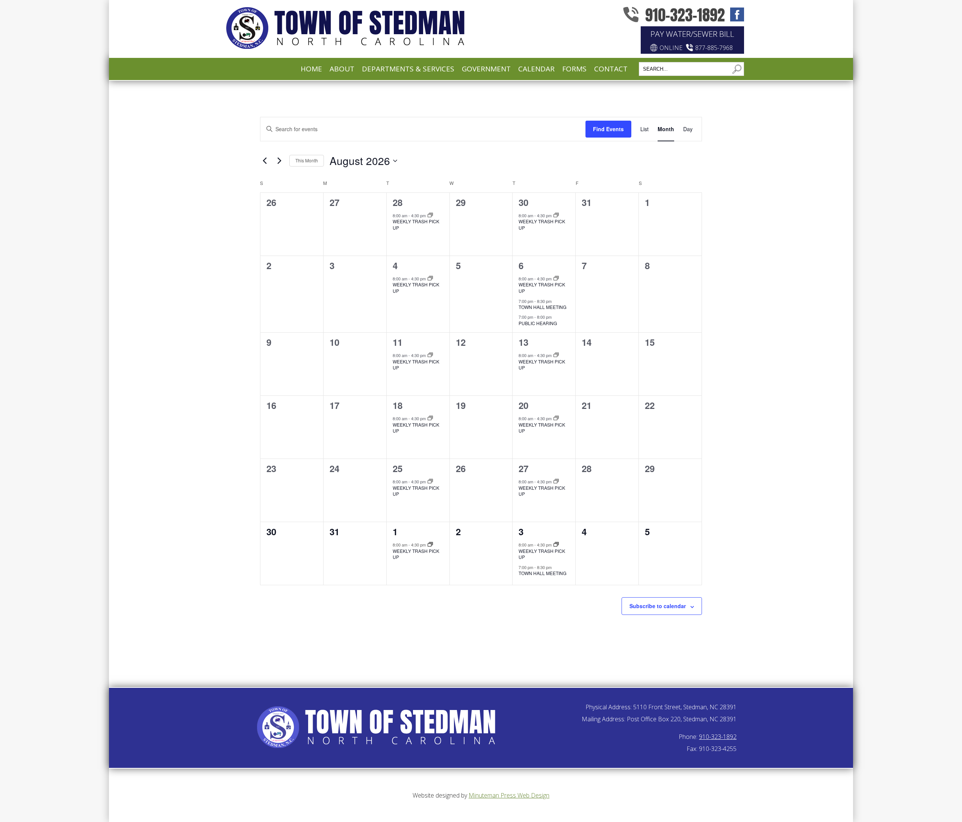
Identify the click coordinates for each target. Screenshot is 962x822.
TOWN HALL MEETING (542, 307)
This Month (306, 160)
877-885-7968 (714, 48)
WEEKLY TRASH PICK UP (416, 224)
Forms (574, 69)
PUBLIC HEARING (538, 323)
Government (486, 69)
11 (397, 342)
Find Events (608, 129)
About (342, 69)
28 (397, 202)
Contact (611, 69)
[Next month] (279, 160)
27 (523, 468)
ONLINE (670, 48)
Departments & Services (408, 69)
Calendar (536, 69)
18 (397, 405)
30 (523, 202)
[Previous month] (264, 160)
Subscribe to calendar (657, 606)
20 (523, 405)
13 (523, 342)
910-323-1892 (685, 14)
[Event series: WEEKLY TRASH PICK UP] (430, 215)
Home (311, 69)
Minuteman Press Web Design (509, 795)
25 (397, 468)
